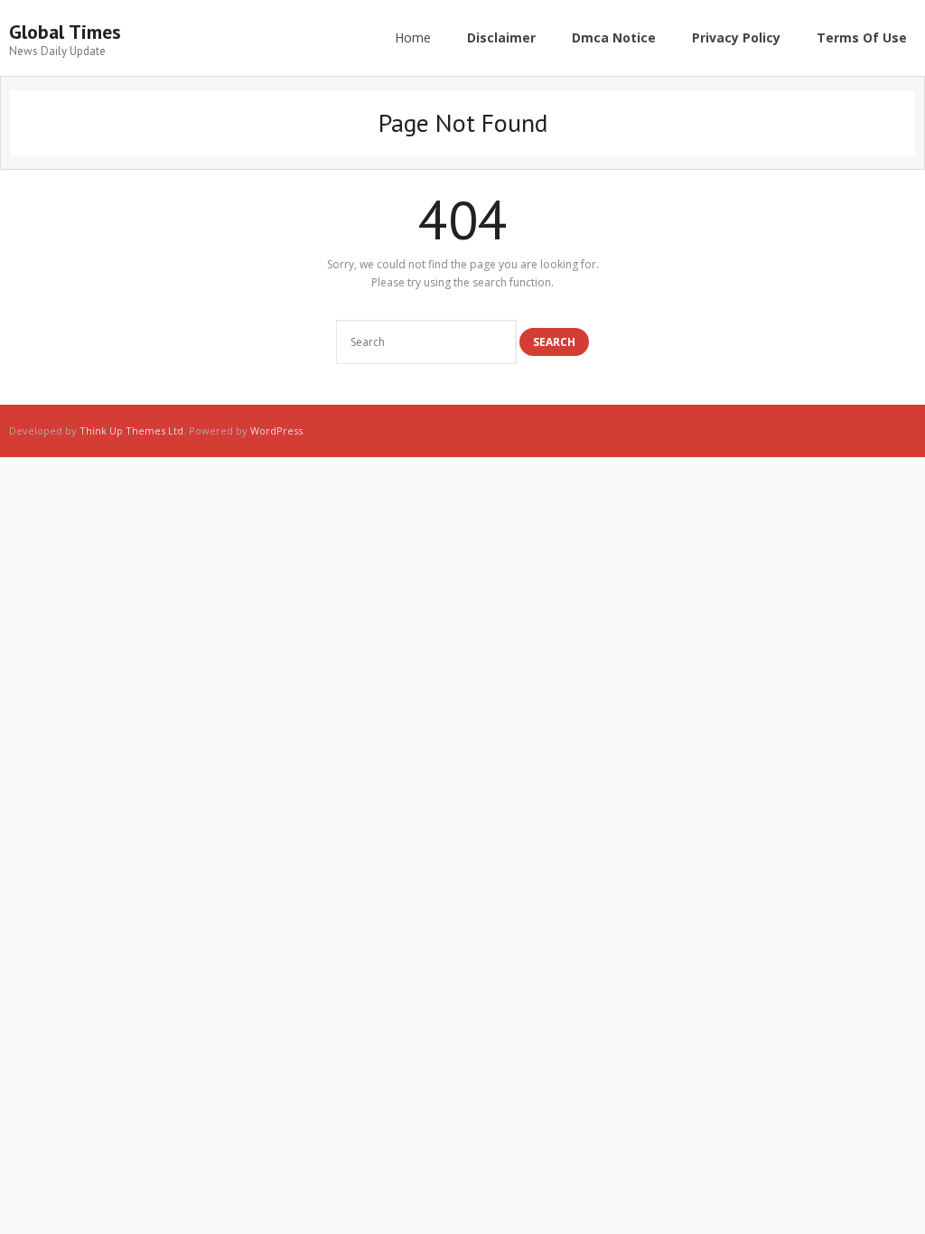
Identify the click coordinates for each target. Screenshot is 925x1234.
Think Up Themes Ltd (131, 430)
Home (413, 37)
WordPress (276, 430)
